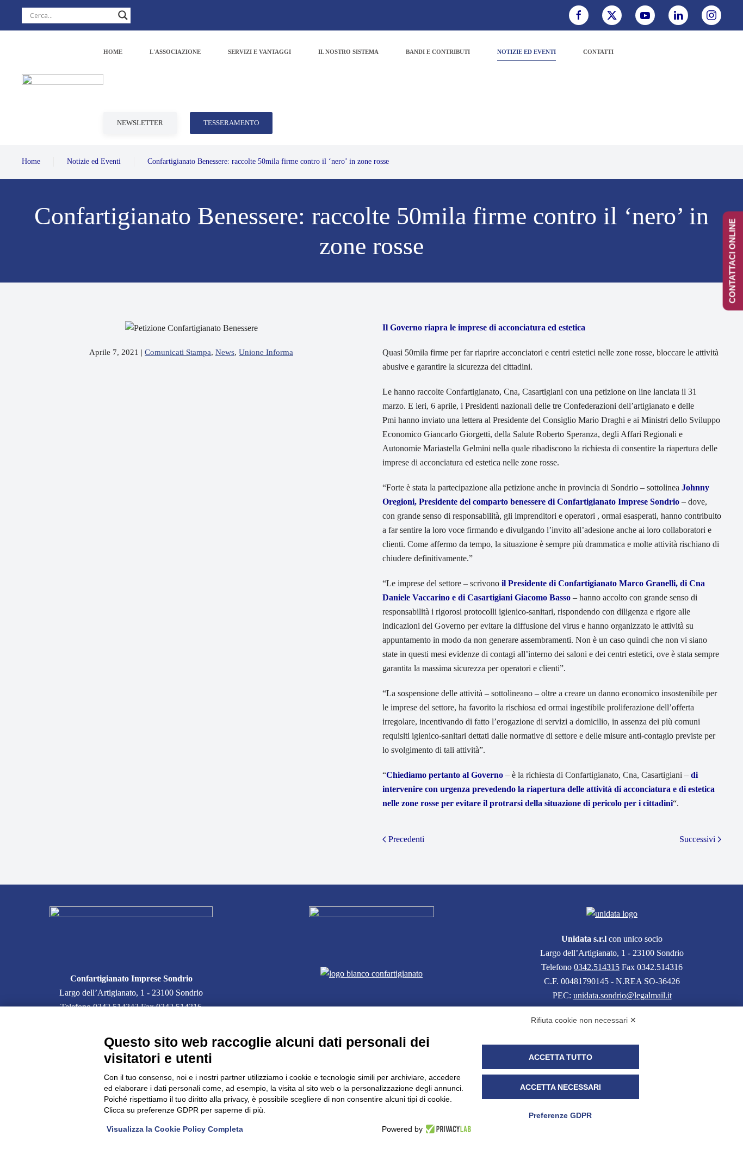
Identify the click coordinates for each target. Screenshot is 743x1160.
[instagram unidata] (711, 15)
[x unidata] (612, 15)
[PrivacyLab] (447, 1129)
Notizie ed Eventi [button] (526, 51)
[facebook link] (579, 15)
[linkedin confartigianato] (678, 15)
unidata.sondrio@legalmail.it (622, 995)
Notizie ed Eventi (94, 161)
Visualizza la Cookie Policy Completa (175, 1129)
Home (112, 51)
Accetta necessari (560, 1087)
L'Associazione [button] (175, 51)
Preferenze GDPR (560, 1115)
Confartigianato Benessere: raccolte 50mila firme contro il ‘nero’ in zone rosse (268, 161)
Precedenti (406, 839)
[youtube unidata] (645, 15)
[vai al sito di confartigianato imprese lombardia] (371, 930)
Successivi (697, 839)
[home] (131, 932)
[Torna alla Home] (62, 87)
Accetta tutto (560, 1057)
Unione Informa (266, 352)
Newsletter (140, 123)
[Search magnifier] (123, 15)
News (224, 352)
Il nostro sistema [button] (348, 51)
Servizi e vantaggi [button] (259, 51)
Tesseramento (231, 123)
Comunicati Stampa (178, 352)
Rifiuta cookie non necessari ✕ (583, 1020)
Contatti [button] (598, 51)
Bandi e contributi (438, 51)
